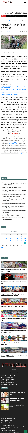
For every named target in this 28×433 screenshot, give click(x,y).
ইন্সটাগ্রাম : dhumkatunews (7, 381)
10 (25, 238)
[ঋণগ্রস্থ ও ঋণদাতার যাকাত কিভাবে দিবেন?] (5, 407)
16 (21, 241)
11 (3, 241)
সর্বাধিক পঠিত (4, 387)
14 (14, 241)
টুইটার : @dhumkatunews (7, 377)
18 (3, 243)
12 (6, 241)
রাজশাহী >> (9, 20)
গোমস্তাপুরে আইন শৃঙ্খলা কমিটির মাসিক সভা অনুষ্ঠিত (14, 203)
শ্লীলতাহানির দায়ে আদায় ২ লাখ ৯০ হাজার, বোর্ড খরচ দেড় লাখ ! (14, 191)
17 (25, 241)
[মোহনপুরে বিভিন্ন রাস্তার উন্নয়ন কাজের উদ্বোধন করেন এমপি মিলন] (14, 313)
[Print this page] (26, 31)
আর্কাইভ (3, 227)
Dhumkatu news (22, 153)
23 (21, 243)
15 (17, 241)
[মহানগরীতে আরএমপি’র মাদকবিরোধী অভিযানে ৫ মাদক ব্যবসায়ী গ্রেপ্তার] (14, 337)
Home (2, 20)
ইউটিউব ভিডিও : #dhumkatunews (9, 384)
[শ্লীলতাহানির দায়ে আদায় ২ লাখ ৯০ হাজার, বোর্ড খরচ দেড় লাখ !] (14, 276)
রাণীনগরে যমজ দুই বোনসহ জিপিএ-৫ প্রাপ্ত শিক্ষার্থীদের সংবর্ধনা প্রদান (14, 211)
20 (10, 243)
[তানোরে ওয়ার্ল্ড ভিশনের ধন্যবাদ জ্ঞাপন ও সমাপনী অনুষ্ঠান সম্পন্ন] (14, 301)
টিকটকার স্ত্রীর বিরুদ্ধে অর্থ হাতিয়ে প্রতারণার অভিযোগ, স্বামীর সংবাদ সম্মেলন (14, 218)
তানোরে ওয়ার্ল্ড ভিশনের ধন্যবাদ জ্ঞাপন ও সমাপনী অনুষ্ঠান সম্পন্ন (13, 199)
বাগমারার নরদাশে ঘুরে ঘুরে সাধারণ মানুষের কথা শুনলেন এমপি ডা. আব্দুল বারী (15, 183)
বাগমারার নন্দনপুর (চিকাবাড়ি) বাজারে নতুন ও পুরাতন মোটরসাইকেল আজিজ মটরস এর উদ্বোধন (14, 195)
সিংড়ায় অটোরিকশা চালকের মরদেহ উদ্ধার (12, 187)
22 (17, 243)
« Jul (2, 247)
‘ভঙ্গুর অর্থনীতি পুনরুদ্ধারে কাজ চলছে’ (11, 215)
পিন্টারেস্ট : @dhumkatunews (8, 379)
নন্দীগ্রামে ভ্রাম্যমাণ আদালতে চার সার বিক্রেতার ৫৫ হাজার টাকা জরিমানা (14, 207)
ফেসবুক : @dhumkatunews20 (8, 376)
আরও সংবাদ (4, 257)
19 (6, 243)
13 (10, 241)
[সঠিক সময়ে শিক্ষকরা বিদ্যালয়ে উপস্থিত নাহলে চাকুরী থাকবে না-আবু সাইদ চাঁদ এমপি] (14, 325)
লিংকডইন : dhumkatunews (7, 382)
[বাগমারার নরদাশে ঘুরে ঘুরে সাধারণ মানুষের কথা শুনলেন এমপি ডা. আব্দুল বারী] (14, 264)
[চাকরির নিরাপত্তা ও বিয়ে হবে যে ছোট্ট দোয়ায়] (5, 394)
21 (14, 243)
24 (25, 243)
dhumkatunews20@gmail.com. (13, 142)
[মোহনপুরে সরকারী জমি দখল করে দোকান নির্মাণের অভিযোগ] (5, 400)
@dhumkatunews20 (13, 143)
